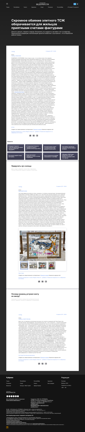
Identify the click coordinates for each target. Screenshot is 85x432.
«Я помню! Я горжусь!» (73, 7)
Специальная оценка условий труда (14, 421)
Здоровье (33, 7)
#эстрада (21, 355)
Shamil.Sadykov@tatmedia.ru (13, 400)
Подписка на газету (66, 385)
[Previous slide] (21, 246)
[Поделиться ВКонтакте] (33, 135)
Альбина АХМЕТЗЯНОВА (24, 319)
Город (7, 7)
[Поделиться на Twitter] (30, 135)
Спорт (42, 7)
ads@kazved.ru (34, 406)
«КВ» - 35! (63, 387)
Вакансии (8, 385)
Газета (25, 7)
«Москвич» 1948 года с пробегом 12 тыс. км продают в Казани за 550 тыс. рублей (68, 156)
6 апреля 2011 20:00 (51, 51)
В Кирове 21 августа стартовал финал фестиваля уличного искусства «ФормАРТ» (16, 148)
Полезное (50, 7)
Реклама (63, 381)
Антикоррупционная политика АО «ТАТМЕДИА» (16, 422)
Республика (16, 7)
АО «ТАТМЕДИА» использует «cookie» (14, 418)
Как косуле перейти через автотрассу (15, 156)
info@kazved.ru (34, 404)
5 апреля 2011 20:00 (61, 186)
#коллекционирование (29, 355)
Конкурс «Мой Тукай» (25, 385)
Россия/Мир (60, 7)
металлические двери (19, 92)
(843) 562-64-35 (44, 405)
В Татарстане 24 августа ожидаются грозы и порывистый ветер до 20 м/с (33, 148)
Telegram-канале (37, 129)
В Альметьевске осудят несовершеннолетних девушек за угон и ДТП (50, 148)
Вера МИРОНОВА (23, 191)
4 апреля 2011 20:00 (61, 314)
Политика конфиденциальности (13, 420)
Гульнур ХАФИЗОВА (16, 55)
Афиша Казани (37, 385)
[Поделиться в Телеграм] (37, 135)
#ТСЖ (12, 127)
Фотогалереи (51, 383)
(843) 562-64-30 (40, 403)
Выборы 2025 (64, 383)
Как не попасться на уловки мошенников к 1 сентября (51, 156)
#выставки (21, 273)
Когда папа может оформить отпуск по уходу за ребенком (33, 156)
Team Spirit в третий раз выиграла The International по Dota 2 (68, 148)
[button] (24, 265)
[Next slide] (64, 246)
